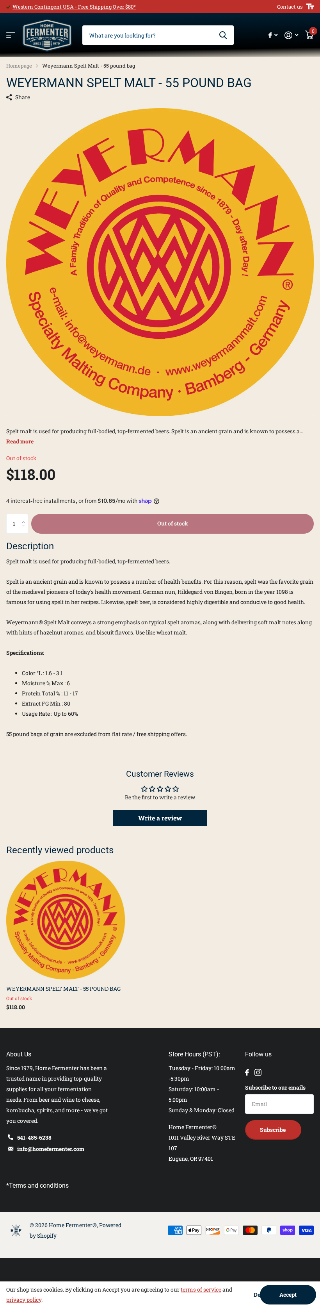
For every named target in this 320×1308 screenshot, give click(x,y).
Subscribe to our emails (275, 1087)
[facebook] (247, 1072)
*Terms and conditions (37, 1185)
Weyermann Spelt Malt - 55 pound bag (63, 988)
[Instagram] (257, 1072)
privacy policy (23, 1299)
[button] (25, 517)
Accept (288, 1294)
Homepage (19, 65)
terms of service (201, 1289)
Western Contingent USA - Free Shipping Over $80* (74, 6)
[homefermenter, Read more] (273, 35)
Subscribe (273, 1129)
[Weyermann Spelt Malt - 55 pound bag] (65, 920)
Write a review (160, 818)
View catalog (10, 35)
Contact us (289, 6)
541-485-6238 (34, 1137)
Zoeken (223, 35)
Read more (20, 441)
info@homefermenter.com (50, 1149)
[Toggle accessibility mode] (310, 7)
